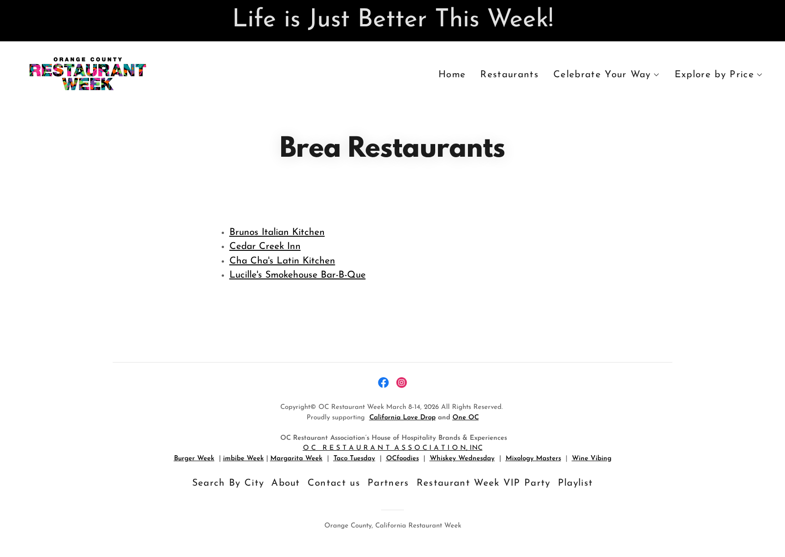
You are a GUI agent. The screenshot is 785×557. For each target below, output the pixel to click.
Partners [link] (388, 483)
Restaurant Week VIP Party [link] (484, 483)
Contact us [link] (334, 483)
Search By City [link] (228, 483)
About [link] (285, 483)
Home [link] (452, 75)
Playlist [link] (575, 483)
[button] (606, 75)
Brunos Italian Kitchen (277, 232)
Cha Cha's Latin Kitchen (282, 261)
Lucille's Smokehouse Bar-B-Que (297, 275)
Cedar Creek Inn (265, 246)
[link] (87, 73)
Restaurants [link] (509, 75)
